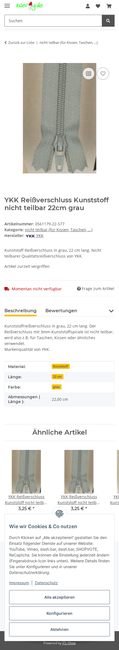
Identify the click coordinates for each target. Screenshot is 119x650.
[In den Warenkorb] (8, 60)
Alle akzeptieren (59, 597)
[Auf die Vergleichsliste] (88, 73)
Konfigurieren (59, 613)
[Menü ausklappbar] (7, 3)
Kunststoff (60, 366)
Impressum (19, 582)
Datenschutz (46, 582)
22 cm (57, 377)
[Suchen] (108, 21)
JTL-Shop (69, 643)
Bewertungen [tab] (61, 310)
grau (56, 387)
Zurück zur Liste (21, 42)
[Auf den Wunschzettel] (103, 73)
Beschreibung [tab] (20, 310)
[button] (88, 6)
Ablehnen (59, 629)
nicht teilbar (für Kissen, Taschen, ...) (58, 229)
